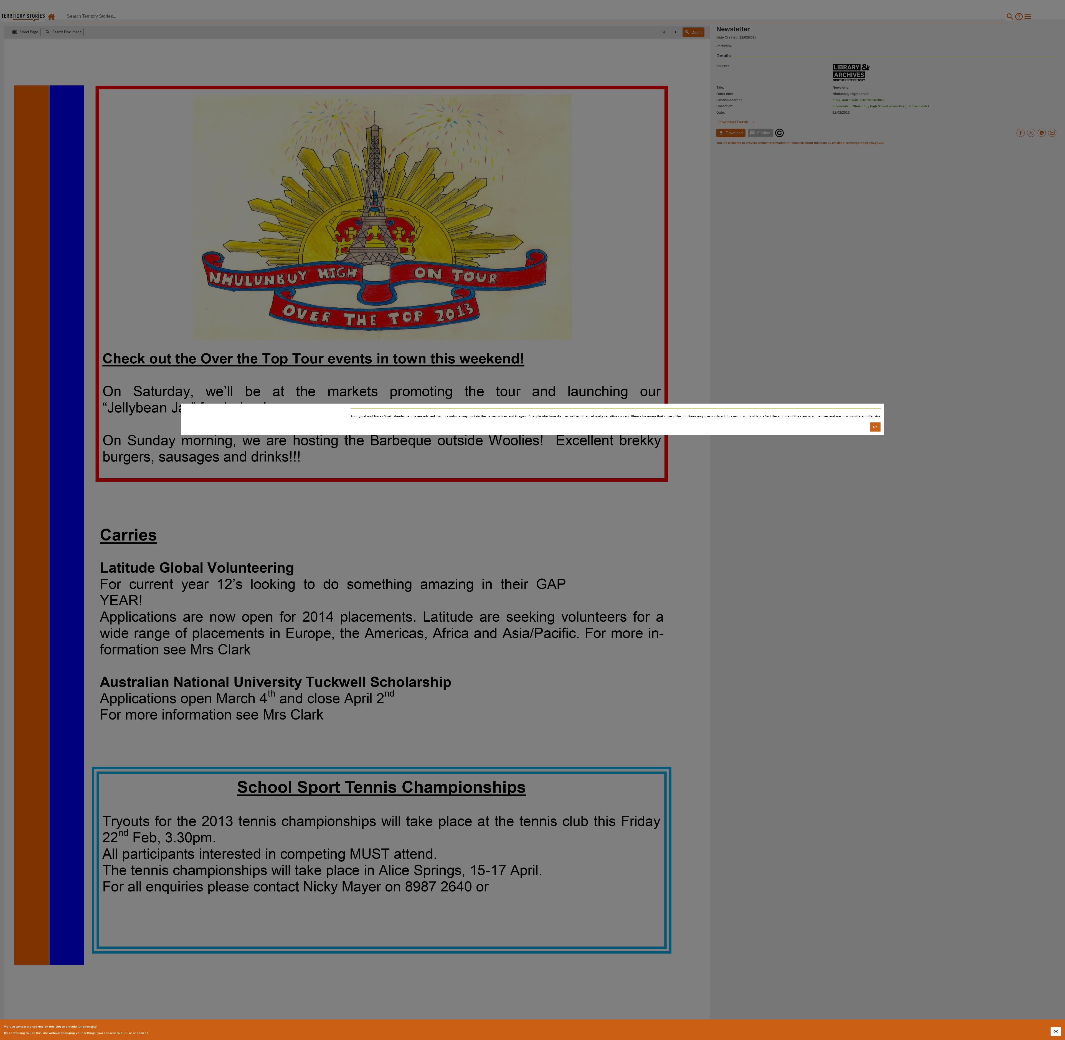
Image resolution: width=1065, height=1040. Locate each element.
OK (875, 426)
